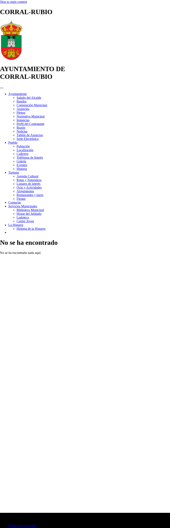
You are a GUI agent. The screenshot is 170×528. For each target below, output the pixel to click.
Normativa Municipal (31, 116)
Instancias (23, 120)
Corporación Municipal (32, 105)
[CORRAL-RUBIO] (11, 59)
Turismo (13, 172)
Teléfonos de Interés (30, 157)
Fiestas (21, 198)
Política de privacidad (22, 525)
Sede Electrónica (28, 139)
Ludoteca (23, 217)
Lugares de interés (28, 183)
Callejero (22, 154)
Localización (25, 150)
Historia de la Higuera (31, 228)
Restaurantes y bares (30, 195)
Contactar (14, 202)
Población (23, 146)
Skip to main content (13, 2)
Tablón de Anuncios (30, 135)
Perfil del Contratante (30, 124)
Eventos (22, 165)
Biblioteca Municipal (30, 210)
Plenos (21, 112)
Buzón (21, 127)
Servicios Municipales (22, 206)
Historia (22, 169)
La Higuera (15, 225)
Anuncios (23, 109)
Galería (21, 161)
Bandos (22, 101)
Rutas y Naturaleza (29, 180)
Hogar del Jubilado (29, 213)
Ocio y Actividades (29, 187)
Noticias (22, 131)
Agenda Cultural (27, 176)
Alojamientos (25, 191)
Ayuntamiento (17, 94)
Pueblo (12, 142)
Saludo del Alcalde (29, 97)
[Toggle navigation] (1, 88)
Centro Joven (25, 221)
